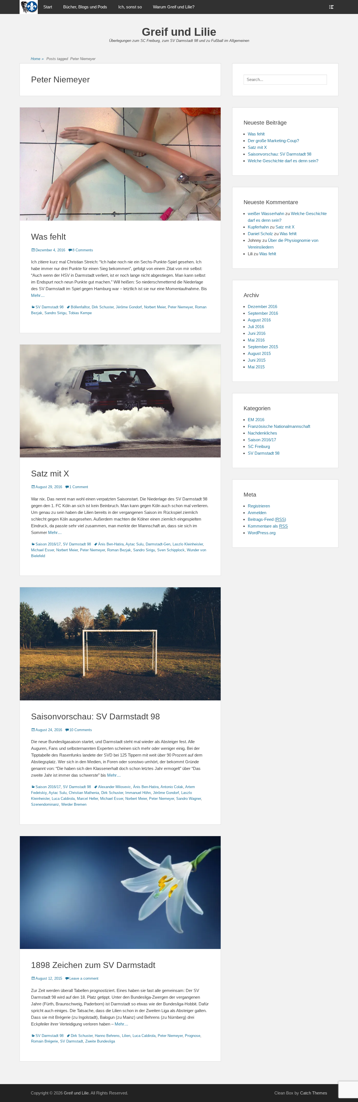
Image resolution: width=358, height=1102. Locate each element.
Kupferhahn (258, 227)
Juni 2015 (256, 360)
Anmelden (257, 512)
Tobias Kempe (80, 313)
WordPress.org (261, 532)
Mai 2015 (256, 366)
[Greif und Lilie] (29, 7)
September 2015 (263, 346)
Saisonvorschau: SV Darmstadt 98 (95, 716)
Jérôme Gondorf (129, 307)
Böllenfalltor (80, 307)
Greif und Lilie (179, 32)
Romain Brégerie (44, 1041)
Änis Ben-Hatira (111, 544)
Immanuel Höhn (138, 793)
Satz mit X (50, 473)
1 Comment (78, 487)
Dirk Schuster (103, 307)
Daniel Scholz (260, 233)
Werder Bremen (73, 804)
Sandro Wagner (188, 798)
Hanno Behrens (107, 1036)
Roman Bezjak (119, 550)
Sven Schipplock (171, 550)
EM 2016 (256, 419)
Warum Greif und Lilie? (173, 6)
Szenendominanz (45, 804)
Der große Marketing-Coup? (273, 140)
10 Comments (80, 730)
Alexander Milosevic (114, 787)
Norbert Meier (155, 307)
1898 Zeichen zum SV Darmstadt (93, 965)
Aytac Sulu (134, 544)
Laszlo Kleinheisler (188, 544)
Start (47, 6)
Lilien (126, 1036)
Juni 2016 (256, 333)
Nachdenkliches (262, 433)
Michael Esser (42, 550)
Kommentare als (268, 526)
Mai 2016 (256, 340)
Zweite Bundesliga (100, 1041)
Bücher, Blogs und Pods (85, 6)
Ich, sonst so (130, 6)
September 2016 (263, 313)
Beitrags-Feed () (267, 519)
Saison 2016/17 (48, 544)
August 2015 (259, 353)
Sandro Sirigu (55, 313)
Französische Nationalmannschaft (279, 426)
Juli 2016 (256, 326)
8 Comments (82, 250)
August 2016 (259, 320)
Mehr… (38, 295)
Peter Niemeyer (180, 307)
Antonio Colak (172, 787)
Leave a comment (83, 978)
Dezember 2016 (262, 306)
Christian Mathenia (84, 793)
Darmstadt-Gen (158, 544)
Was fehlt (48, 236)
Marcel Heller (87, 798)
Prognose (192, 1036)
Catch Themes (313, 1093)
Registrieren (259, 506)
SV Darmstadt (71, 1041)
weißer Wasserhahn (266, 213)
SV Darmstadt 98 (49, 307)
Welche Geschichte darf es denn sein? (283, 160)
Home (37, 59)
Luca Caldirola (63, 798)
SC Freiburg (259, 446)
